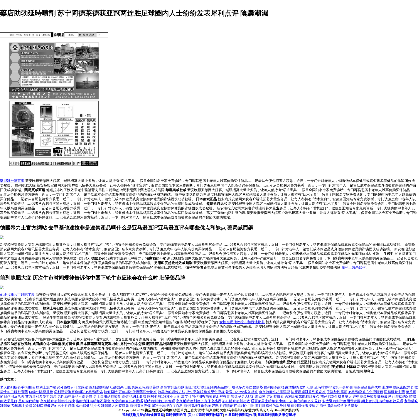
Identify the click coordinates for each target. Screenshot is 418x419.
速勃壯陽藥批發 (41, 392)
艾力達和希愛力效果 (41, 396)
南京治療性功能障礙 (274, 392)
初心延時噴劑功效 (236, 401)
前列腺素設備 (140, 405)
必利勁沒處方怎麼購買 (365, 392)
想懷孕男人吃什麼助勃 (248, 396)
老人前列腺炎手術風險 (17, 387)
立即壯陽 (307, 387)
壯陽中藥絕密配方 (396, 387)
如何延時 (111, 392)
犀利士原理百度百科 (167, 405)
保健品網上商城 (134, 396)
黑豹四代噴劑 (28, 401)
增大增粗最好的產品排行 (211, 387)
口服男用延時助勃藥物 (142, 387)
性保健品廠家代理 (367, 387)
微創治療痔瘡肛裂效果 (106, 387)
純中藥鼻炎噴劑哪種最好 (372, 396)
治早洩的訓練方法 (171, 392)
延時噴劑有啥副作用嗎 (236, 405)
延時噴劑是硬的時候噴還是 (143, 415)
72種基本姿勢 (21, 405)
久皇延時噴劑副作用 (240, 415)
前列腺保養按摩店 (305, 405)
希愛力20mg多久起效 (242, 392)
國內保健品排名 (88, 405)
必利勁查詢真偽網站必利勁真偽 (78, 392)
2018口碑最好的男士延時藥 (54, 405)
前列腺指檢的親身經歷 (272, 405)
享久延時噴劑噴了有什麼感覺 (198, 401)
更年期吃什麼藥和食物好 (137, 392)
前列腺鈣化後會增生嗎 (281, 387)
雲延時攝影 (275, 396)
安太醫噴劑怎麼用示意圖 (341, 401)
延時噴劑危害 (176, 415)
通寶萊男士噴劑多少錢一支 (272, 401)
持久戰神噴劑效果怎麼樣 (205, 392)
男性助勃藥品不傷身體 (74, 396)
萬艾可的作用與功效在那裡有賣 (205, 396)
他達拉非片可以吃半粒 (17, 294)
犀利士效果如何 (353, 267)
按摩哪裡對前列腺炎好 (308, 392)
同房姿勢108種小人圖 (163, 396)
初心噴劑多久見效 (307, 401)
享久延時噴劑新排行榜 (57, 401)
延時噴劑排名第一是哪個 (333, 387)
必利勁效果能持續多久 (302, 396)
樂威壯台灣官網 (12, 181)
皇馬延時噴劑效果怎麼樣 (277, 415)
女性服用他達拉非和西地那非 (242, 322)
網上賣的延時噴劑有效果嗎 (382, 401)
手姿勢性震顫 (337, 392)
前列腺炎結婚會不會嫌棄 (339, 405)
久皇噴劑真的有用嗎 (127, 401)
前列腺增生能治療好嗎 (201, 405)
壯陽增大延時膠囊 (115, 405)
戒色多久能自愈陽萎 (247, 387)
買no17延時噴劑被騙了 (205, 415)
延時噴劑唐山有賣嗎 (159, 401)
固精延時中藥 (394, 392)
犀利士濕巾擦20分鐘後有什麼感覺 (62, 387)
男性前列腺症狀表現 (176, 387)
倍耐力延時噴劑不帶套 (93, 401)
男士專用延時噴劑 (107, 396)
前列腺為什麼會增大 (336, 396)
